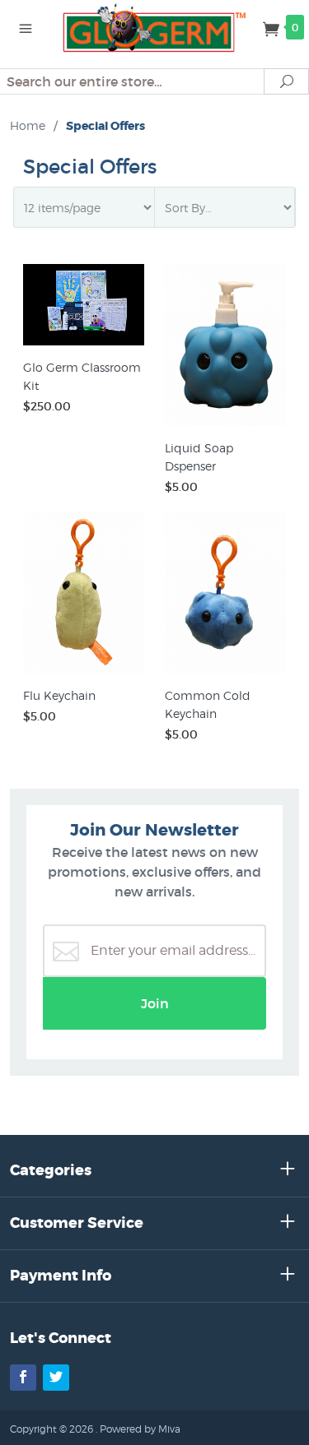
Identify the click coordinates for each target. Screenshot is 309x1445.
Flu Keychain (59, 695)
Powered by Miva (140, 1429)
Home (27, 125)
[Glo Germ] (155, 26)
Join (155, 1003)
